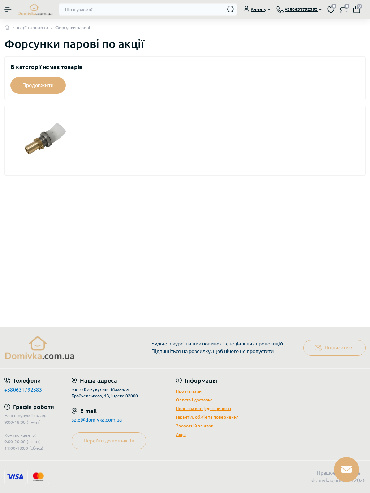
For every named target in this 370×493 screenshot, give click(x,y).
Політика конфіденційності (203, 408)
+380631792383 (23, 390)
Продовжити (38, 85)
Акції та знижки (32, 27)
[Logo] (35, 9)
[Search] (231, 9)
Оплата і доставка (194, 399)
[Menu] (8, 9)
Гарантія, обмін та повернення (207, 417)
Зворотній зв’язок (194, 425)
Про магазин (189, 391)
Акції (181, 434)
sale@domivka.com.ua (97, 420)
